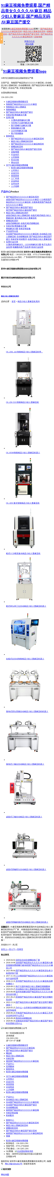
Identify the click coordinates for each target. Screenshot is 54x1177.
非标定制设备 (25, 229)
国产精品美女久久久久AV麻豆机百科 (27, 139)
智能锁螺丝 (11, 109)
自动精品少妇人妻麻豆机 (17, 1099)
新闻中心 (10, 1120)
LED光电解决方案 (19, 131)
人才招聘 (15, 186)
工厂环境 (15, 178)
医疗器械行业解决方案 (21, 125)
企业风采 (15, 181)
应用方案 (10, 117)
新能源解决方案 (18, 128)
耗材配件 (23, 239)
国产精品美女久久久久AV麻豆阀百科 (27, 144)
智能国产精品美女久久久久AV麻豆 (21, 104)
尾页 (21, 949)
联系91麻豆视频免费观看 (22, 168)
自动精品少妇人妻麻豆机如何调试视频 (32, 989)
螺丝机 (9, 1053)
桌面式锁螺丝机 (13, 223)
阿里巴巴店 (29, 41)
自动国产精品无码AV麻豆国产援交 (21, 1105)
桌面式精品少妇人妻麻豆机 (18, 215)
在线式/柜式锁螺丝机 (30, 223)
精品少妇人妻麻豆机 (15, 1056)
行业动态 (15, 154)
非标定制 (15, 239)
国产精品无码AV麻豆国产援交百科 (26, 149)
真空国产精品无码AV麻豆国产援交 (21, 210)
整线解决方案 (12, 229)
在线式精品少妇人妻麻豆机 (40, 239)
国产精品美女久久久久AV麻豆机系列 (22, 197)
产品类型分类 (12, 231)
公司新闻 (15, 157)
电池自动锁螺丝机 (23, 1018)
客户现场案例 (17, 133)
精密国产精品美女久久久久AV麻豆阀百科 (24, 1133)
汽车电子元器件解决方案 (22, 123)
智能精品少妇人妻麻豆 (16, 107)
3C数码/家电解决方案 (20, 120)
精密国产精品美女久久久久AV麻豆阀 (22, 1110)
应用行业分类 (12, 242)
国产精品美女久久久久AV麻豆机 (20, 1048)
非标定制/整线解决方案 (16, 115)
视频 (8, 1136)
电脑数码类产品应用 (22, 247)
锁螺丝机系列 (12, 221)
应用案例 (10, 1066)
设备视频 (15, 152)
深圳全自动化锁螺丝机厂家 (27, 960)
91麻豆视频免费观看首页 (17, 102)
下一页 (16, 949)
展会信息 (15, 162)
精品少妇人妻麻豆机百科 (22, 141)
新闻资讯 (10, 136)
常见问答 (15, 160)
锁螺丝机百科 (17, 147)
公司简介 (15, 170)
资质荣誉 (15, 176)
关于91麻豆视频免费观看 (17, 165)
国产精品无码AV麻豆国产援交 (19, 112)
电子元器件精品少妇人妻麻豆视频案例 (32, 986)
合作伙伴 (15, 184)
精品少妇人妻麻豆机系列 (17, 213)
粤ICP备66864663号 (13, 1164)
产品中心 (6, 191)
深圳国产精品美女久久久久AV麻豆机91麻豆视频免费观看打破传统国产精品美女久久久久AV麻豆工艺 (29, 965)
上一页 (8, 949)
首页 (14, 301)
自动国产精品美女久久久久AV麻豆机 (22, 234)
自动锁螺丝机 (23, 237)
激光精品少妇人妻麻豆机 (26, 218)
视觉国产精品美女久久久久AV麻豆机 (22, 1061)
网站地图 (29, 44)
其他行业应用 (37, 247)
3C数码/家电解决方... (15, 244)
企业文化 (15, 173)
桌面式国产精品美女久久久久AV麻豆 (22, 199)
